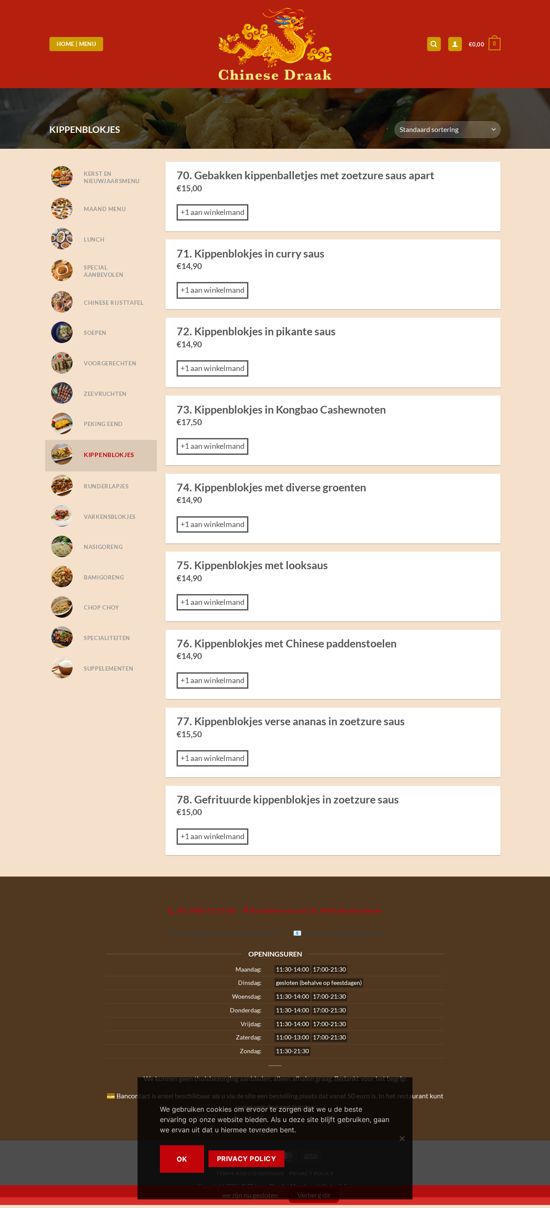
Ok (182, 1159)
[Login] (455, 44)
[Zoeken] (434, 44)
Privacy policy (246, 1159)
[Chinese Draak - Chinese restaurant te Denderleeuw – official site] (275, 44)
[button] (485, 44)
